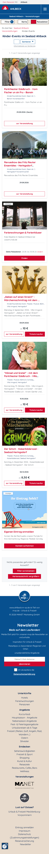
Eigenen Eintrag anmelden (19, 531)
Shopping (24, 757)
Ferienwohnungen (24, 701)
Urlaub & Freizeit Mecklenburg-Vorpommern (24, 813)
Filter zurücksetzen (26, 571)
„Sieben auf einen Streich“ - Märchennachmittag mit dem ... (22, 298)
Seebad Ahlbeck (21, 28)
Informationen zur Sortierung (24, 46)
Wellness (24, 771)
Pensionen (24, 704)
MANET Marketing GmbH (28, 614)
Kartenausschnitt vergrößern (25, 576)
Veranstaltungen (9, 31)
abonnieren (24, 664)
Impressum (24, 830)
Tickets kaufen (36, 334)
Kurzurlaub (24, 714)
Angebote (24, 709)
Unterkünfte (24, 693)
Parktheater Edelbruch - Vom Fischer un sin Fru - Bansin (20, 91)
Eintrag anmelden (24, 827)
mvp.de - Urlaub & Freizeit (24, 610)
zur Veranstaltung (24, 123)
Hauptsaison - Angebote (24, 717)
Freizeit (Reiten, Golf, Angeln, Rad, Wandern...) (24, 733)
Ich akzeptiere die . (24, 672)
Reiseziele (24, 764)
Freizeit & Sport (25, 754)
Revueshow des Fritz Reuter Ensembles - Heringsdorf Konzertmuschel (20, 165)
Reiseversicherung (24, 840)
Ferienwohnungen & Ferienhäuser (23, 232)
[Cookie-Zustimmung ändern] (5, 846)
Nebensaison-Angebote (24, 721)
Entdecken (24, 746)
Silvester (24, 741)
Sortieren (26, 42)
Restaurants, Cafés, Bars (24, 767)
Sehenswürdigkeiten (24, 751)
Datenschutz (24, 834)
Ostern (24, 737)
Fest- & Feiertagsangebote (24, 724)
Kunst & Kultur (24, 761)
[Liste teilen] (16, 42)
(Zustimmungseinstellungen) (24, 837)
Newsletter (25, 844)
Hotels (24, 697)
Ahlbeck (24, 2)
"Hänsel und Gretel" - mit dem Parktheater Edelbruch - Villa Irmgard (21, 376)
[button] (16, 9)
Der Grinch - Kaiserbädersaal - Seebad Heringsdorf (21, 450)
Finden (24, 258)
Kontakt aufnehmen (24, 546)
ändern (40, 252)
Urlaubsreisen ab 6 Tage (24, 727)
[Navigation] (45, 9)
